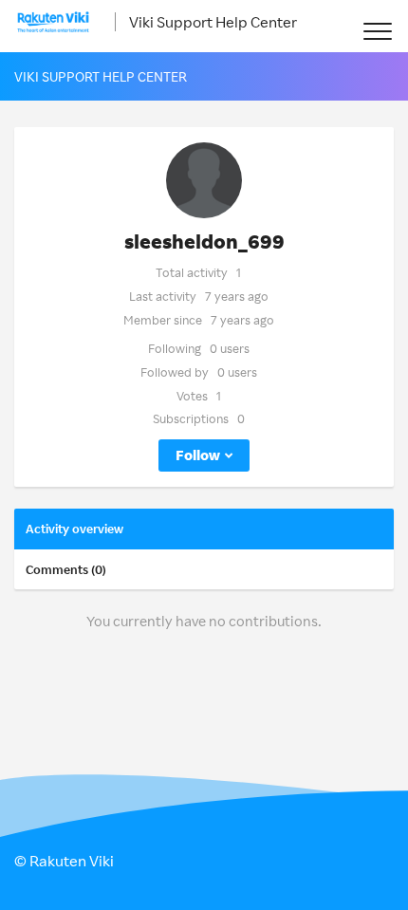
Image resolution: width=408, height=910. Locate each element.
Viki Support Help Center (213, 21)
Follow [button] (198, 455)
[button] (377, 30)
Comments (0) (66, 569)
